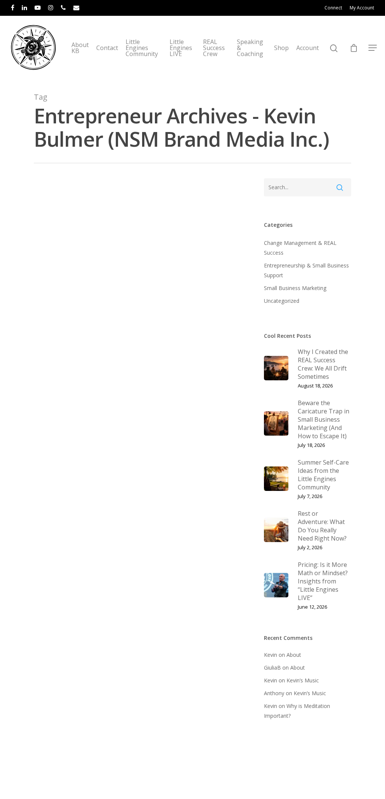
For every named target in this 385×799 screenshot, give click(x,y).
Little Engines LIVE (181, 48)
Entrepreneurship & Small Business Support (306, 270)
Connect (333, 8)
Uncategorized (281, 300)
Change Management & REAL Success (300, 247)
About (293, 654)
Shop (281, 48)
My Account (362, 8)
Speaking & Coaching (250, 48)
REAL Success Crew (214, 48)
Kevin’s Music (302, 680)
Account (307, 48)
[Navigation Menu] (372, 48)
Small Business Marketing (295, 288)
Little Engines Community (142, 48)
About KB (80, 48)
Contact (107, 48)
